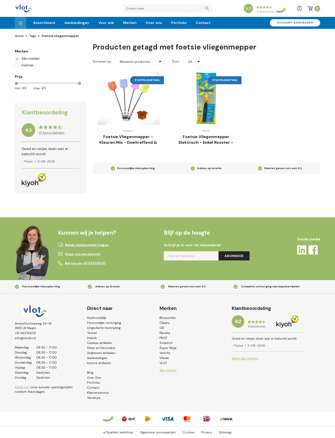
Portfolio (179, 22)
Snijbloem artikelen (101, 353)
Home (19, 36)
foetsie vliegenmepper (60, 36)
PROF (163, 338)
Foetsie (27, 65)
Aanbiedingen (76, 22)
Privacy (206, 432)
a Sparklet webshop (118, 432)
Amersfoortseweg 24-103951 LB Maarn (33, 325)
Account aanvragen (295, 22)
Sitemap (225, 432)
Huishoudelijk (96, 318)
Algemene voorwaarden (158, 432)
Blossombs (168, 318)
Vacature (93, 398)
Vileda (164, 358)
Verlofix (165, 353)
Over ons (154, 22)
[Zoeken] (208, 8)
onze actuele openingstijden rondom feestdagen (44, 389)
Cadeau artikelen (99, 343)
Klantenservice (98, 393)
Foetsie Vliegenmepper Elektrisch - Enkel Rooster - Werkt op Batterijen (206, 142)
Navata (165, 333)
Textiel (92, 333)
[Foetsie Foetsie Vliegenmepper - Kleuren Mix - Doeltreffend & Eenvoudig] (128, 98)
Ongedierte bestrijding (104, 328)
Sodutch (166, 343)
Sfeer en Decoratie (101, 348)
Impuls (92, 338)
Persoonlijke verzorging (104, 323)
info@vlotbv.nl (25, 338)
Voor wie (106, 22)
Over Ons (94, 377)
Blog (90, 372)
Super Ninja (168, 348)
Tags (32, 36)
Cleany (165, 323)
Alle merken (31, 59)
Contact (203, 22)
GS (162, 328)
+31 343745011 (25, 333)
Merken (130, 22)
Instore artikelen (99, 363)
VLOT (163, 363)
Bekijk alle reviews (245, 358)
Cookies (189, 432)
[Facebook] (313, 250)
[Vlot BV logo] (23, 8)
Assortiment (44, 22)
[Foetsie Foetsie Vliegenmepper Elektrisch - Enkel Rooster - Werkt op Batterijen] (206, 98)
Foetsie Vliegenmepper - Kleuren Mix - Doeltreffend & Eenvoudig (128, 142)
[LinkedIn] (301, 250)
